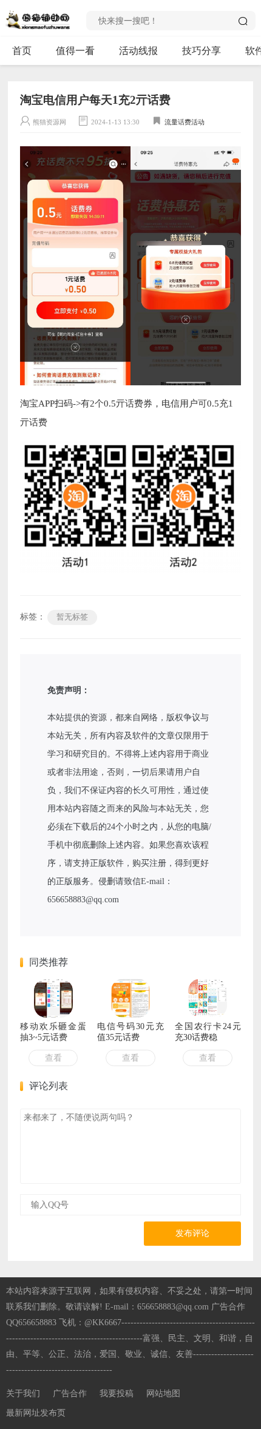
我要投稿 (117, 1393)
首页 (22, 51)
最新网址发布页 (36, 1412)
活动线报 (138, 51)
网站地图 (163, 1393)
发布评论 (192, 1233)
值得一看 (75, 51)
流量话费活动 (184, 122)
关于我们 (23, 1393)
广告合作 (70, 1393)
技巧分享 (201, 51)
